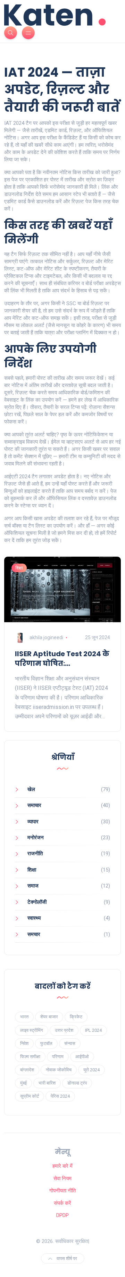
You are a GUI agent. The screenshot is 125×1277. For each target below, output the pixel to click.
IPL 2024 (93, 1030)
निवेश (24, 1043)
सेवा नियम (62, 1178)
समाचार (34, 805)
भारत (24, 1016)
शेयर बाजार (49, 1016)
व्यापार (33, 822)
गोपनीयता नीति (62, 1191)
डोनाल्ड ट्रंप (77, 1083)
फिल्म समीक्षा (30, 1056)
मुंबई (23, 1083)
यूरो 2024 (91, 1069)
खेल (31, 789)
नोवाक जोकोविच (59, 1069)
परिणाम (58, 1056)
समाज (33, 886)
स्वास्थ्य (34, 918)
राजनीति (35, 853)
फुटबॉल (46, 1043)
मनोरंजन (35, 837)
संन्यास (69, 1043)
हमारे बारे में (62, 1166)
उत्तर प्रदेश (64, 1030)
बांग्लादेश (27, 1069)
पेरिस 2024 (60, 1096)
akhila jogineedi (46, 637)
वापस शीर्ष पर (66, 1258)
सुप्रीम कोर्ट (29, 1096)
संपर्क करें (62, 1203)
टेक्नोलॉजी (37, 902)
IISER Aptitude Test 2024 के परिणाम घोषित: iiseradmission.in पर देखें (62, 658)
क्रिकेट (76, 1016)
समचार (33, 934)
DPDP (62, 1215)
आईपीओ (82, 1056)
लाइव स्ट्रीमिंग (31, 1030)
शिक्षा (19, 568)
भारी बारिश (47, 1083)
